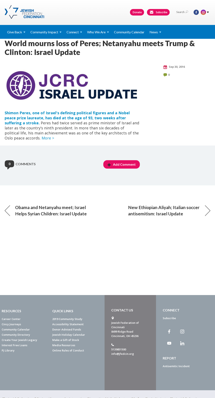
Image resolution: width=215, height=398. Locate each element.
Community (44, 32)
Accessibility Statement (68, 324)
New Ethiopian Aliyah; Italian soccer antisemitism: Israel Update (163, 210)
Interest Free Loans (14, 345)
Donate (137, 12)
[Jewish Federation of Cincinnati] (25, 12)
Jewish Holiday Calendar (68, 335)
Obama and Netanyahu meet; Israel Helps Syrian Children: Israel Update (51, 210)
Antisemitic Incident (176, 366)
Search (180, 12)
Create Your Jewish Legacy (19, 340)
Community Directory (16, 335)
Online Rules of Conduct (68, 350)
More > (48, 137)
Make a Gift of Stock (65, 340)
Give (14, 32)
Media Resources (63, 345)
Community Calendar (129, 32)
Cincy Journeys (11, 324)
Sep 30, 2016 (176, 67)
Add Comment (124, 164)
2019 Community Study (67, 319)
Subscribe (161, 12)
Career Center (11, 319)
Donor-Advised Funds (66, 329)
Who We (96, 32)
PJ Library (8, 350)
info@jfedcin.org (122, 354)
